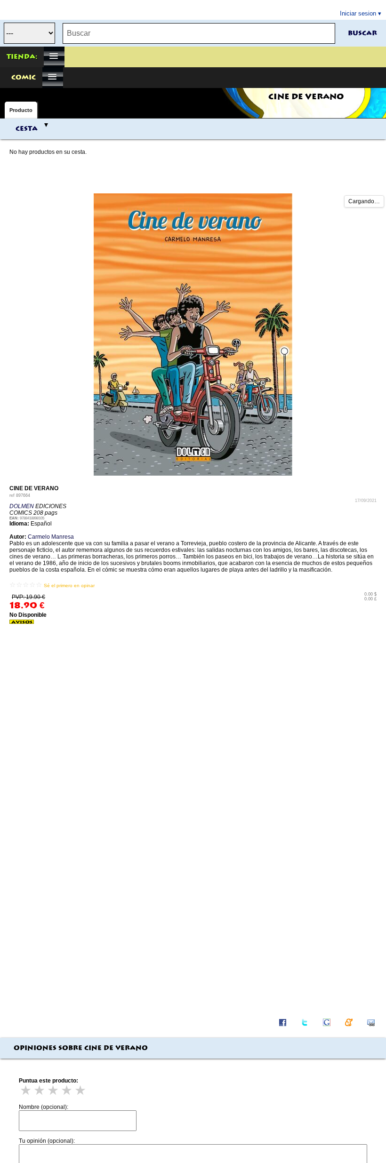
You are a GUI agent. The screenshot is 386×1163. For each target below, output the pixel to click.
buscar (362, 33)
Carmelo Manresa (51, 537)
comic (23, 77)
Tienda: (22, 57)
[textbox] (199, 33)
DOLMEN (21, 506)
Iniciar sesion (358, 13)
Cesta (27, 129)
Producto (20, 110)
